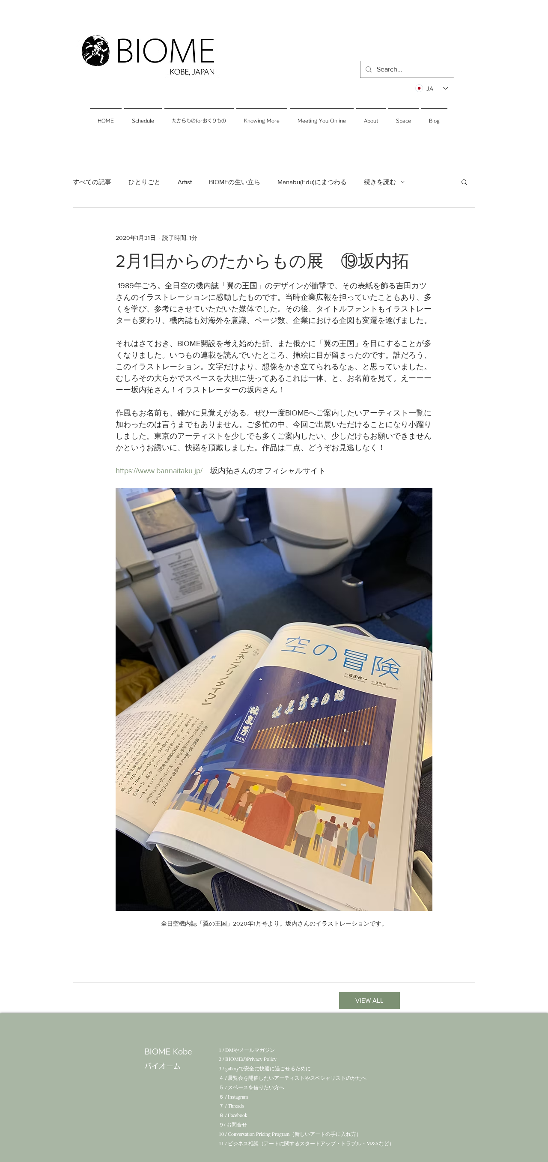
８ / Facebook (233, 1114)
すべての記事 (92, 181)
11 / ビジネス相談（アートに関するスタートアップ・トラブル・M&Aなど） (306, 1143)
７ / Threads (231, 1105)
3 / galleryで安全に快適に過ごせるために (265, 1068)
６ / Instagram (233, 1096)
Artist (185, 181)
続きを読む (380, 181)
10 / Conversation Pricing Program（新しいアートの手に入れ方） (290, 1133)
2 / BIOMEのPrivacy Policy (248, 1058)
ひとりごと (144, 181)
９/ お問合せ (233, 1124)
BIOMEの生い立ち (234, 181)
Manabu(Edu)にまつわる (312, 181)
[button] (464, 181)
